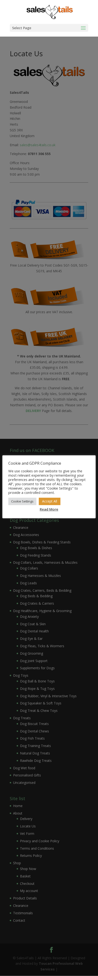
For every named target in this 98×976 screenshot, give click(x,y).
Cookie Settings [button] (22, 501)
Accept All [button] (49, 501)
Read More (49, 509)
